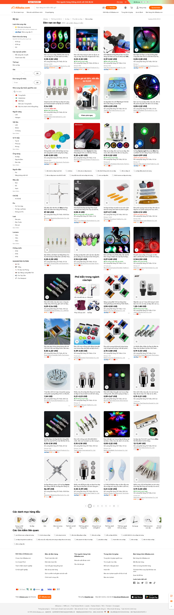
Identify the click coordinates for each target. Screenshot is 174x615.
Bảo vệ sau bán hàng (51, 569)
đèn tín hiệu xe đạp (148, 539)
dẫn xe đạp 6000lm (111, 535)
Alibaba (45, 19)
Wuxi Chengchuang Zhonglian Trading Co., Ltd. (117, 267)
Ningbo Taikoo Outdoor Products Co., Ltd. (57, 66)
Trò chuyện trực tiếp (110, 562)
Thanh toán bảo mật (51, 558)
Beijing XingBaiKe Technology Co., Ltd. (145, 110)
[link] (171, 595)
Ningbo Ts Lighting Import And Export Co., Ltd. (147, 66)
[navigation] (27, 263)
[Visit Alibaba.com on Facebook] (134, 583)
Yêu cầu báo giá (79, 564)
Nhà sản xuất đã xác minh (82, 560)
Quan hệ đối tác (138, 575)
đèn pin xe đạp (96, 535)
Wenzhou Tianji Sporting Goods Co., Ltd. (146, 403)
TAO (102, 606)
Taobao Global (95, 606)
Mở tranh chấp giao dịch (111, 566)
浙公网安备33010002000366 (119, 612)
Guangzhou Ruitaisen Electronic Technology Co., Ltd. (117, 164)
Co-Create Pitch (21, 562)
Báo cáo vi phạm (109, 577)
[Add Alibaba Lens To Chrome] (44, 597)
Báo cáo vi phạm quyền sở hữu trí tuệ (115, 573)
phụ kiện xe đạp (102, 539)
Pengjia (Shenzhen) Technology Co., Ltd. (86, 357)
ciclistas (70, 171)
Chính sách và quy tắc (52, 577)
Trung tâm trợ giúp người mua (113, 558)
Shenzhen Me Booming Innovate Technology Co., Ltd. (87, 263)
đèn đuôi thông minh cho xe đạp (107, 171)
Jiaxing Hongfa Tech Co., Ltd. (143, 312)
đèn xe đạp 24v (20, 544)
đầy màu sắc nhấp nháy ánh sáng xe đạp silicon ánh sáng (54, 539)
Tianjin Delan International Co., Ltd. (55, 116)
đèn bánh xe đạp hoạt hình (54, 171)
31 (114, 506)
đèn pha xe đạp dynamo (85, 171)
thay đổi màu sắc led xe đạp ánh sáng (82, 175)
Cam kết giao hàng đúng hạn (54, 566)
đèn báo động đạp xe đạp (79, 535)
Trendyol (108, 606)
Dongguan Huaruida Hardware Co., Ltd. (56, 400)
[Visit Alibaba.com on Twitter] (142, 583)
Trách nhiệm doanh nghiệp (24, 566)
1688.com (66, 606)
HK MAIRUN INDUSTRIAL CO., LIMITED (56, 310)
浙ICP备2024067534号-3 (138, 612)
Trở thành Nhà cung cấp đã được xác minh (144, 570)
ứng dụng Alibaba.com (121, 597)
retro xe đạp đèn (103, 175)
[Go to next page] (118, 506)
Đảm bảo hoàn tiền (51, 562)
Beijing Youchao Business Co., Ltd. (114, 310)
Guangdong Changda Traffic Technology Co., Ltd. (57, 355)
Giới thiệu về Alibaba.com (24, 554)
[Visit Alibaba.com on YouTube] (150, 583)
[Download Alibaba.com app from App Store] (137, 597)
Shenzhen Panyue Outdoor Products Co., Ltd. (87, 159)
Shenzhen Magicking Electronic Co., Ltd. (56, 218)
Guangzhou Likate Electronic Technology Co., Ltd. (147, 355)
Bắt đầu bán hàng (138, 562)
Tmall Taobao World (77, 606)
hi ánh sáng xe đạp (45, 535)
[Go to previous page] (86, 506)
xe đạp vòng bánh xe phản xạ (24, 539)
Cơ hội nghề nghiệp (22, 569)
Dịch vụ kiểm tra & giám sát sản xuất (56, 573)
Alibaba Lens (23, 597)
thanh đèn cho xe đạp (119, 539)
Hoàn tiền (107, 569)
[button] (103, 7)
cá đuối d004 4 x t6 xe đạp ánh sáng (133, 535)
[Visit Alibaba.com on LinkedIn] (138, 583)
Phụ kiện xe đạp (77, 19)
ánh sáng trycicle (61, 535)
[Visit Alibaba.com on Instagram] (146, 583)
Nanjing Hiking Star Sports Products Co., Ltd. (87, 67)
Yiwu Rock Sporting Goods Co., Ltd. (115, 67)
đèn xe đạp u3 (126, 171)
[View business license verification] (105, 612)
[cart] (132, 8)
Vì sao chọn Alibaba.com (23, 558)
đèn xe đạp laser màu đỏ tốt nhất (56, 175)
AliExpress (58, 606)
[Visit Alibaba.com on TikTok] (154, 583)
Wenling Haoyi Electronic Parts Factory (116, 400)
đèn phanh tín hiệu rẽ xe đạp (84, 539)
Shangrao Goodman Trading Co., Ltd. (115, 219)
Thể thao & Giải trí (56, 19)
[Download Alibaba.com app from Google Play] (151, 597)
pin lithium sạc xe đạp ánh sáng (25, 535)
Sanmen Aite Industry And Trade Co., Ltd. (146, 164)
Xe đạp (67, 19)
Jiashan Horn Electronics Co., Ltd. (114, 110)
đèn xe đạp (134, 539)
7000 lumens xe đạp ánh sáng (122, 175)
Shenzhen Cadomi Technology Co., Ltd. (146, 267)
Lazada (87, 606)
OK (37, 73)
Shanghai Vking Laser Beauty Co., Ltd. (145, 220)
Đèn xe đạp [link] (89, 19)
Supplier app (89, 597)
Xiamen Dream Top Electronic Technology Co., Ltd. (57, 162)
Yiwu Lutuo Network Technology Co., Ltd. (86, 220)
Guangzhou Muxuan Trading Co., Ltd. (85, 405)
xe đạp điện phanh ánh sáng (144, 171)
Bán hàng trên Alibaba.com (141, 558)
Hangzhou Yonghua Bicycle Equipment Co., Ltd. (57, 263)
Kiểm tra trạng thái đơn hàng (142, 566)
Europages (116, 606)
